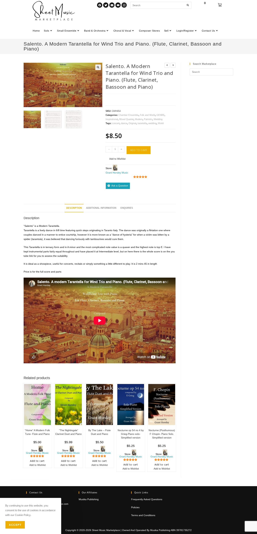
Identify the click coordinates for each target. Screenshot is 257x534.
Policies (135, 507)
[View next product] (173, 65)
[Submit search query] (187, 5)
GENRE (160, 115)
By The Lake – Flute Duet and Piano (99, 432)
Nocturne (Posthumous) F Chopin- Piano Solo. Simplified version (162, 434)
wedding (152, 123)
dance (124, 123)
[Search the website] (160, 5)
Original (132, 123)
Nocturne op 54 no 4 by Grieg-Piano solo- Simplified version (131, 434)
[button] (98, 67)
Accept (15, 524)
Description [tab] (74, 208)
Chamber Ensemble (128, 115)
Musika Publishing (89, 499)
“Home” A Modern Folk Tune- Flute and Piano (37, 432)
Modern (138, 119)
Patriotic (148, 119)
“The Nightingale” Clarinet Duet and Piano (68, 432)
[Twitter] (105, 5)
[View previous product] (167, 65)
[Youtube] (118, 5)
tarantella (142, 123)
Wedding (158, 119)
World (161, 123)
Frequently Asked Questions (146, 499)
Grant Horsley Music (117, 172)
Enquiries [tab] (126, 208)
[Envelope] (112, 5)
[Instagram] (124, 5)
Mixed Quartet (126, 119)
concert (116, 123)
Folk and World (147, 115)
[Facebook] (99, 5)
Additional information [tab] (101, 208)
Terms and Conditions (143, 515)
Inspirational (112, 119)
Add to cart (138, 150)
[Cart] (220, 5)
